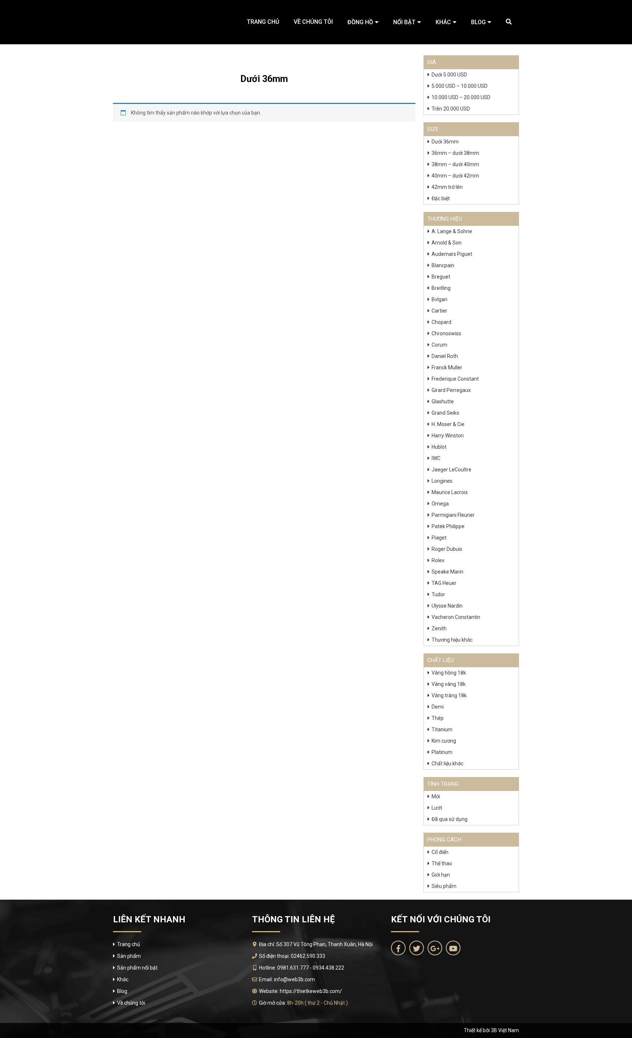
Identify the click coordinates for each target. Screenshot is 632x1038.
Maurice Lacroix (450, 492)
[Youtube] (453, 948)
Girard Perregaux (451, 390)
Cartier (439, 311)
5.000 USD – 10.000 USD (460, 86)
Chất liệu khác (447, 763)
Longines (442, 481)
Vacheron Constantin (456, 617)
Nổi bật (404, 22)
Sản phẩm (129, 956)
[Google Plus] (435, 948)
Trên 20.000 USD (451, 109)
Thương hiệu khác (452, 640)
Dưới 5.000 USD (449, 75)
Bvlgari (439, 299)
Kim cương (444, 741)
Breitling (441, 288)
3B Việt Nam (505, 1030)
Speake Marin (447, 572)
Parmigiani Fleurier (453, 515)
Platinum (442, 752)
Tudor (438, 594)
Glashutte (443, 401)
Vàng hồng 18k (449, 673)
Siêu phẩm (444, 886)
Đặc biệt (441, 198)
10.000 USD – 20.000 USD (461, 97)
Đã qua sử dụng (449, 819)
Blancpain (443, 265)
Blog (478, 22)
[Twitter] (416, 948)
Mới (436, 796)
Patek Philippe (448, 526)
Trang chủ (263, 21)
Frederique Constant (455, 379)
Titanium (442, 729)
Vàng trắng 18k (449, 695)
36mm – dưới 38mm (455, 153)
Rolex (438, 560)
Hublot (439, 447)
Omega (440, 504)
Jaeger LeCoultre (451, 470)
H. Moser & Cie (448, 424)
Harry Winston (448, 435)
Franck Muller (447, 367)
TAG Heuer (444, 583)
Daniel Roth (445, 356)
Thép (438, 718)
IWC (436, 458)
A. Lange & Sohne (452, 231)
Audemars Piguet (452, 254)
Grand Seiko (445, 413)
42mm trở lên (447, 187)
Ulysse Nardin (447, 606)
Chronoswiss (446, 333)
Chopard (441, 322)
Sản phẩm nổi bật (137, 968)
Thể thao (442, 863)
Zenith (439, 628)
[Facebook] (398, 948)
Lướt (437, 808)
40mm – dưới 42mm (455, 176)
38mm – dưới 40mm (455, 164)
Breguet (441, 277)
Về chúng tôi (313, 21)
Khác (443, 22)
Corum (439, 345)
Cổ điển (440, 852)
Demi (438, 707)
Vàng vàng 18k (449, 684)
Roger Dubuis (447, 549)
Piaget (439, 538)
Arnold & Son (447, 243)
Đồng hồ (360, 22)
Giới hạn (441, 875)
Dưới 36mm (445, 142)
